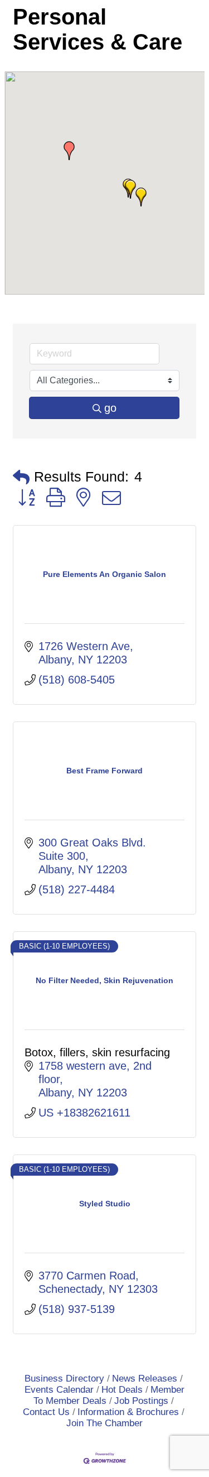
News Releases (144, 1378)
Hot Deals (122, 1389)
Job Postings (141, 1401)
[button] (130, 189)
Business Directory (64, 1378)
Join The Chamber (104, 1423)
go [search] (110, 408)
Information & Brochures (128, 1412)
